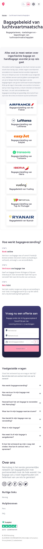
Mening (5, 497)
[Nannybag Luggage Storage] (3, 4)
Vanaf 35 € (20, 349)
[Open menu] (39, 4)
